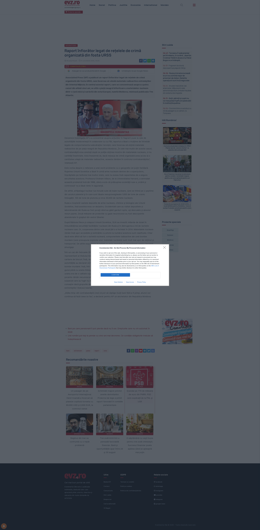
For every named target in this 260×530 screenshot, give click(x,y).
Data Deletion (118, 282)
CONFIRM (115, 275)
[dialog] (130, 265)
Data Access (130, 282)
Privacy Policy (141, 282)
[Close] (165, 248)
